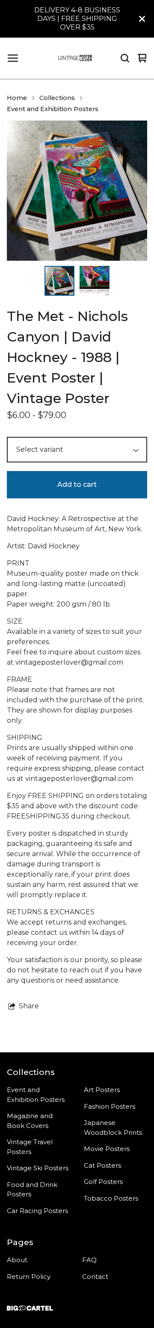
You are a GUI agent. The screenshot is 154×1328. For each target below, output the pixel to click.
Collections (57, 98)
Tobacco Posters (111, 1198)
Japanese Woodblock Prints (113, 1128)
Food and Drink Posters (32, 1189)
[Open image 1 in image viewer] (77, 191)
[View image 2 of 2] (95, 281)
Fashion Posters (109, 1106)
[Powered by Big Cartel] (30, 1308)
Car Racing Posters (37, 1211)
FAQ (89, 1260)
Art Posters (102, 1090)
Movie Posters (107, 1149)
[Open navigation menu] (13, 58)
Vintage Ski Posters (37, 1168)
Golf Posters (103, 1182)
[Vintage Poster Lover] (75, 58)
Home (17, 98)
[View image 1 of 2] (59, 281)
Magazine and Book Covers (30, 1121)
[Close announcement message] (142, 19)
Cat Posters (102, 1165)
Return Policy (28, 1276)
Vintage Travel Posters (30, 1147)
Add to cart (77, 484)
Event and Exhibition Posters (52, 109)
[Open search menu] (125, 58)
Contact (95, 1276)
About (17, 1260)
